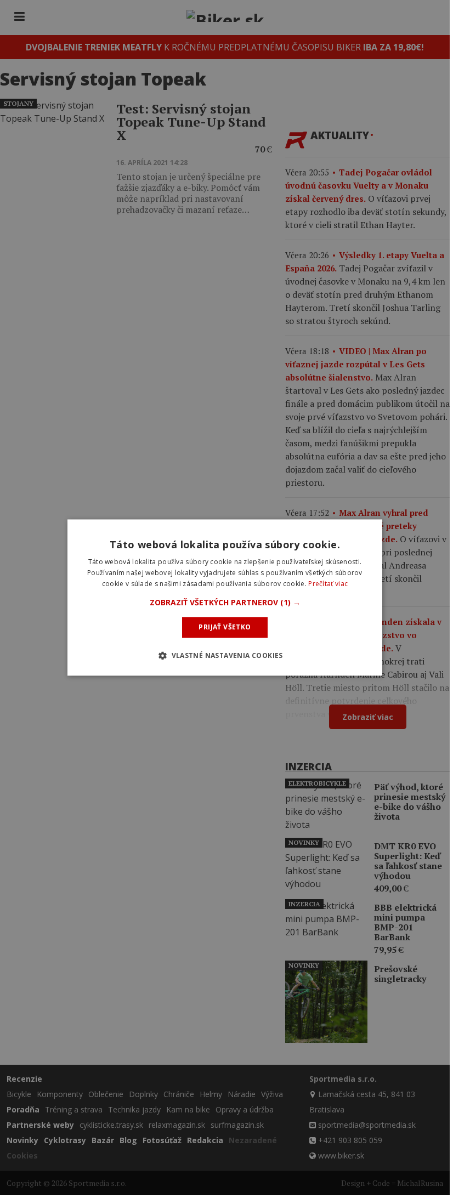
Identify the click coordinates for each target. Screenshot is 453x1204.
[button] (225, 602)
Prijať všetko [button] (225, 627)
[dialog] (224, 597)
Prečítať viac (328, 583)
